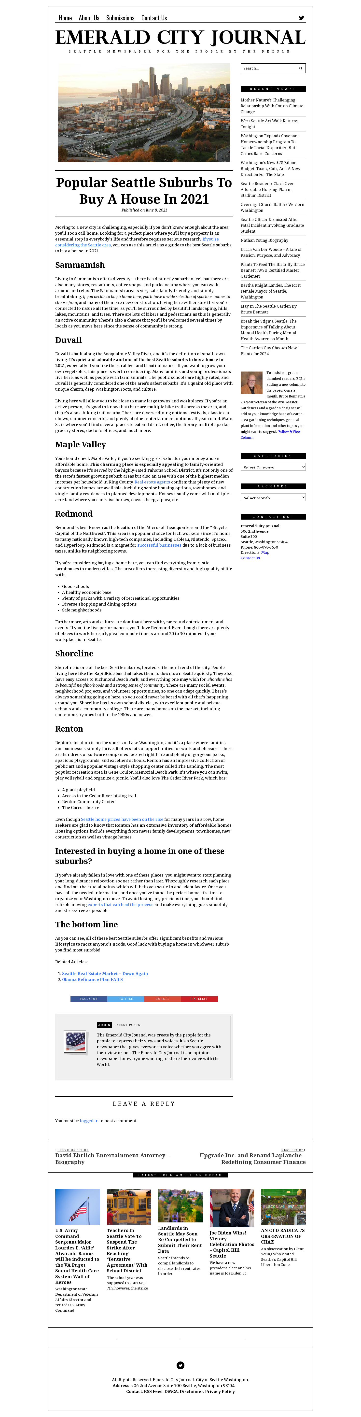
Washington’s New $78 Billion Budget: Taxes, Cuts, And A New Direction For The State (270, 168)
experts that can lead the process (120, 904)
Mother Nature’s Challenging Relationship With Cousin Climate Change (272, 105)
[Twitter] (301, 18)
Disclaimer (191, 1391)
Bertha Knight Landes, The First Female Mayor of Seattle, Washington (271, 291)
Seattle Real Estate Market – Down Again (105, 973)
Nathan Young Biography (264, 240)
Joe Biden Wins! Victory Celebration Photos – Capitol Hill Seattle (232, 1244)
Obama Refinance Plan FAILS (92, 979)
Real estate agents (152, 482)
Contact (134, 1391)
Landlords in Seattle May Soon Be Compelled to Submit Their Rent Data (180, 1239)
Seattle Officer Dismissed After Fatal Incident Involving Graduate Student (272, 225)
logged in (89, 1120)
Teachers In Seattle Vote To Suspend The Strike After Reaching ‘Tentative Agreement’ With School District (127, 1250)
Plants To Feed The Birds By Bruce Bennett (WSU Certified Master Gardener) (273, 270)
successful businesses (159, 545)
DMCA (171, 1391)
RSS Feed (153, 1391)
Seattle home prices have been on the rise (122, 819)
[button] (301, 68)
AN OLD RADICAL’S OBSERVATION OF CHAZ (283, 1236)
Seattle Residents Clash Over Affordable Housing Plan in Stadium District (267, 189)
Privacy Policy (220, 1391)
